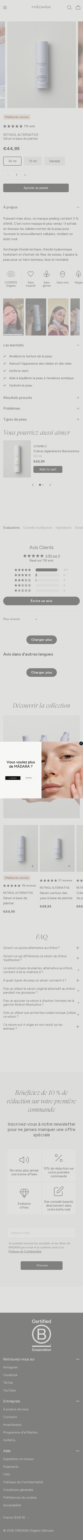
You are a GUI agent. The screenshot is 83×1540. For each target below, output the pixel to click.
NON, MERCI (29, 778)
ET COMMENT (13, 778)
